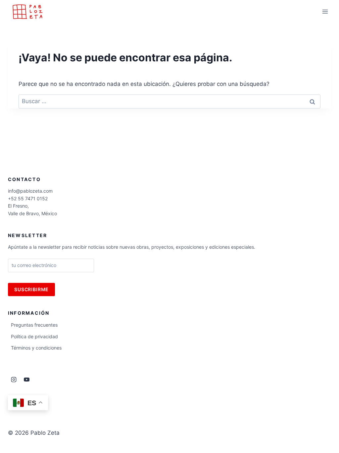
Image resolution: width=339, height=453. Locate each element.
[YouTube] (26, 379)
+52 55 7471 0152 (28, 198)
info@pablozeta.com (30, 191)
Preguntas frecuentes (34, 325)
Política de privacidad (34, 336)
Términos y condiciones (36, 348)
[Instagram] (13, 379)
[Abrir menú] (325, 11)
